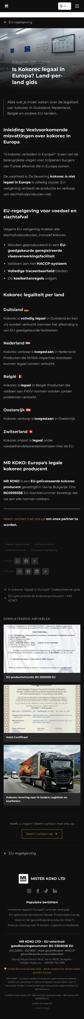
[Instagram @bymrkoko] (19, 571)
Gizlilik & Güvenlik (42, 1003)
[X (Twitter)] (34, 561)
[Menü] (77, 6)
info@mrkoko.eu (30, 962)
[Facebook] (26, 561)
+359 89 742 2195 (54, 962)
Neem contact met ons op (24, 519)
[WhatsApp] (17, 561)
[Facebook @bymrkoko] (28, 571)
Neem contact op (39, 834)
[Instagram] (29, 891)
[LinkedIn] (55, 891)
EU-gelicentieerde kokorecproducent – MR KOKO (40, 598)
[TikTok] (46, 891)
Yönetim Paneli (42, 1008)
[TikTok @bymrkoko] (45, 571)
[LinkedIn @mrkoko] (36, 571)
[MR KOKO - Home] (6, 6)
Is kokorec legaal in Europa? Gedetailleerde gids (44, 589)
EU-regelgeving (20, 22)
